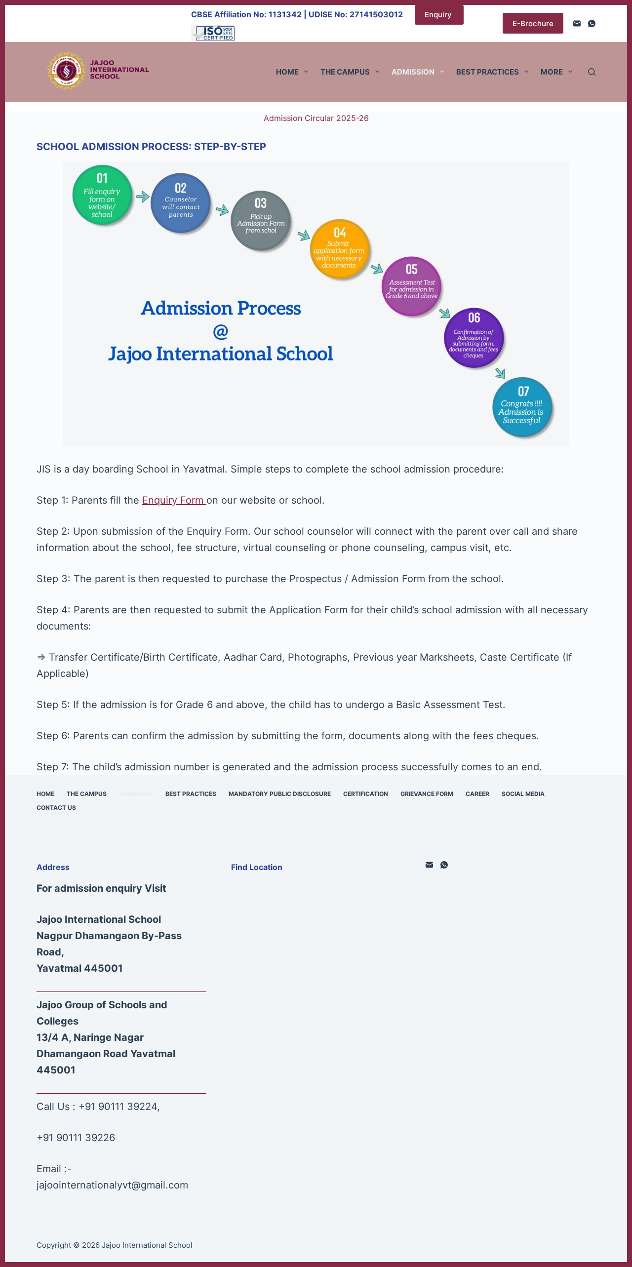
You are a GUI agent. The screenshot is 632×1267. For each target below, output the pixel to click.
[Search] (591, 72)
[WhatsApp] (591, 23)
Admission (413, 72)
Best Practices (487, 72)
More (552, 72)
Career (477, 793)
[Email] (577, 23)
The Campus (345, 72)
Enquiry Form (174, 500)
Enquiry (439, 14)
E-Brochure (533, 23)
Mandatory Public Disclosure (280, 793)
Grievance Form (426, 793)
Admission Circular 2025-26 (316, 118)
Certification (365, 793)
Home (287, 72)
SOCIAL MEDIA (523, 793)
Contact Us (56, 807)
